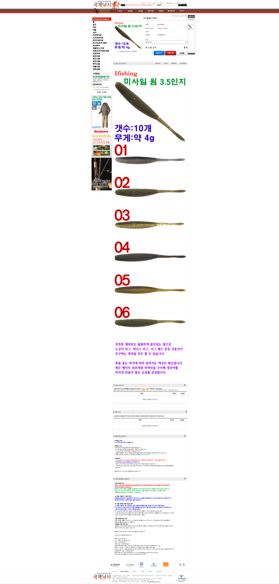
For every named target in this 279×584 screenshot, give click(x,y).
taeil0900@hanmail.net (154, 582)
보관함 (182, 53)
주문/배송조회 (169, 3)
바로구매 (171, 53)
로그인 (149, 3)
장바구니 (161, 3)
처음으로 (143, 3)
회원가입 (155, 3)
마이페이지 (177, 3)
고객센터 (184, 3)
